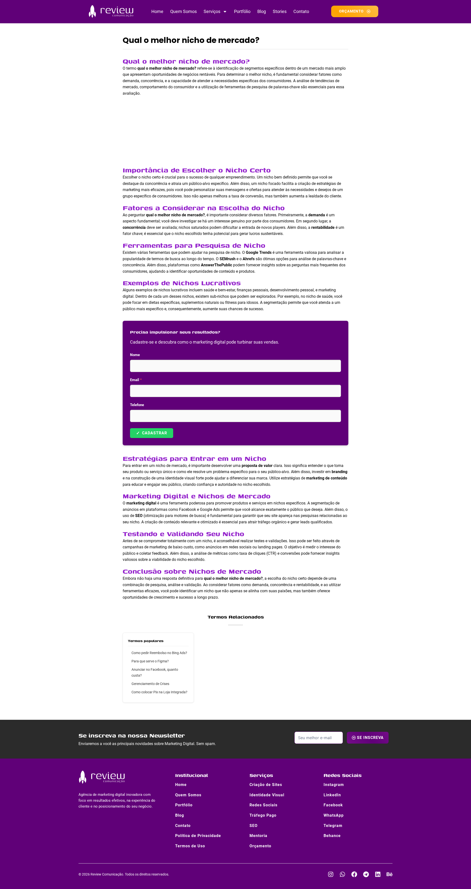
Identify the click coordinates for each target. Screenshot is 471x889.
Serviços (212, 11)
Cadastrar (151, 433)
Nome (135, 355)
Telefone (137, 405)
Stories (280, 11)
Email (136, 380)
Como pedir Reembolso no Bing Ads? (159, 653)
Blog (261, 11)
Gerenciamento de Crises (150, 684)
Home (157, 11)
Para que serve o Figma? (150, 661)
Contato (301, 11)
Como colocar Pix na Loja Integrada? (159, 692)
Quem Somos (183, 11)
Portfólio (242, 11)
